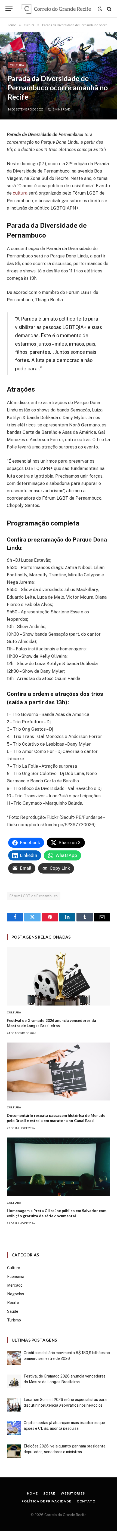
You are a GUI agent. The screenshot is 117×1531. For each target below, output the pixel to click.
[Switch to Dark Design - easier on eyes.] (99, 9)
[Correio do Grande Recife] (56, 9)
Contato (86, 1501)
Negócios (15, 1294)
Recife (13, 1303)
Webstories (73, 1493)
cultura (20, 193)
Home (32, 1493)
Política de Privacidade (46, 1501)
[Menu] (9, 9)
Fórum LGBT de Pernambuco (34, 896)
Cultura (17, 65)
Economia (15, 1276)
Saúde (12, 1311)
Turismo (14, 1320)
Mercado (15, 1285)
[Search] (109, 9)
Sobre (49, 1493)
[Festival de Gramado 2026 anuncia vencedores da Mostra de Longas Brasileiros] (58, 976)
